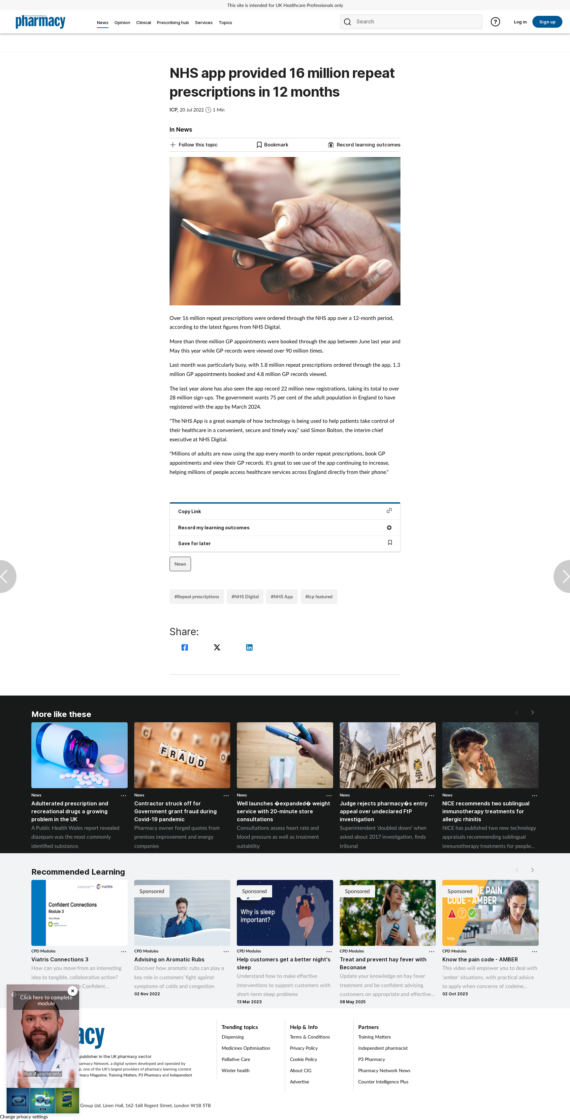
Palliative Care (236, 1059)
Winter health (236, 1070)
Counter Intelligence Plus (383, 1081)
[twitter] (218, 648)
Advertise (299, 1081)
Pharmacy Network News (384, 1070)
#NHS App (282, 596)
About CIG (300, 1070)
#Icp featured (318, 596)
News (180, 564)
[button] (532, 712)
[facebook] (185, 648)
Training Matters (123, 1075)
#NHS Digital (245, 596)
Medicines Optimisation (246, 1048)
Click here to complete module (46, 1000)
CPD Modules (43, 951)
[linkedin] (249, 648)
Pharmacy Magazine (89, 1075)
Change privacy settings (24, 1116)
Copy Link (189, 511)
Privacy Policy (304, 1048)
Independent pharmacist (383, 1048)
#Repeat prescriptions (196, 596)
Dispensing (233, 1037)
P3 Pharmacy (150, 1075)
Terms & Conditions (310, 1037)
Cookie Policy (303, 1059)
